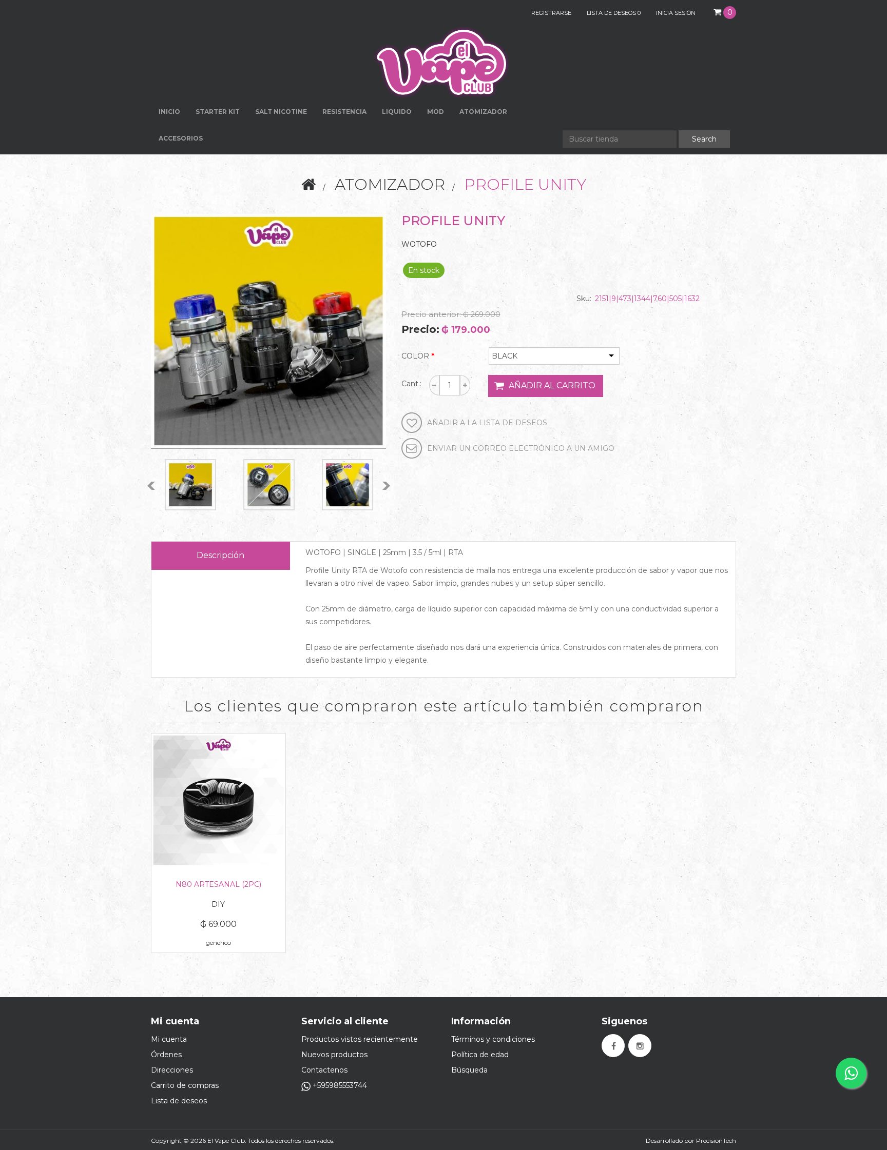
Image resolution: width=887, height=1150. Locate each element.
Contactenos (324, 1070)
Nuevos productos (334, 1054)
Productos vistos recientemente (359, 1039)
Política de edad (480, 1054)
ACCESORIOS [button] (181, 138)
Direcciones (172, 1070)
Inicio (169, 111)
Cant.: (411, 383)
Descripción (220, 555)
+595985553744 (339, 1085)
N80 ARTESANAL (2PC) (218, 884)
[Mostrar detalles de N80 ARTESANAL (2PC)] (218, 800)
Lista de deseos (179, 1100)
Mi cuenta (169, 1039)
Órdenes (166, 1054)
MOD (435, 111)
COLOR (415, 356)
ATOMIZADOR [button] (483, 111)
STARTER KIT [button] (218, 111)
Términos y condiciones (493, 1039)
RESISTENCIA (344, 111)
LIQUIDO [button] (397, 111)
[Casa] (308, 184)
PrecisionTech (716, 1140)
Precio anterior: (431, 314)
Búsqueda (469, 1070)
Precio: (420, 329)
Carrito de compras (185, 1085)
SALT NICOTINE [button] (281, 111)
